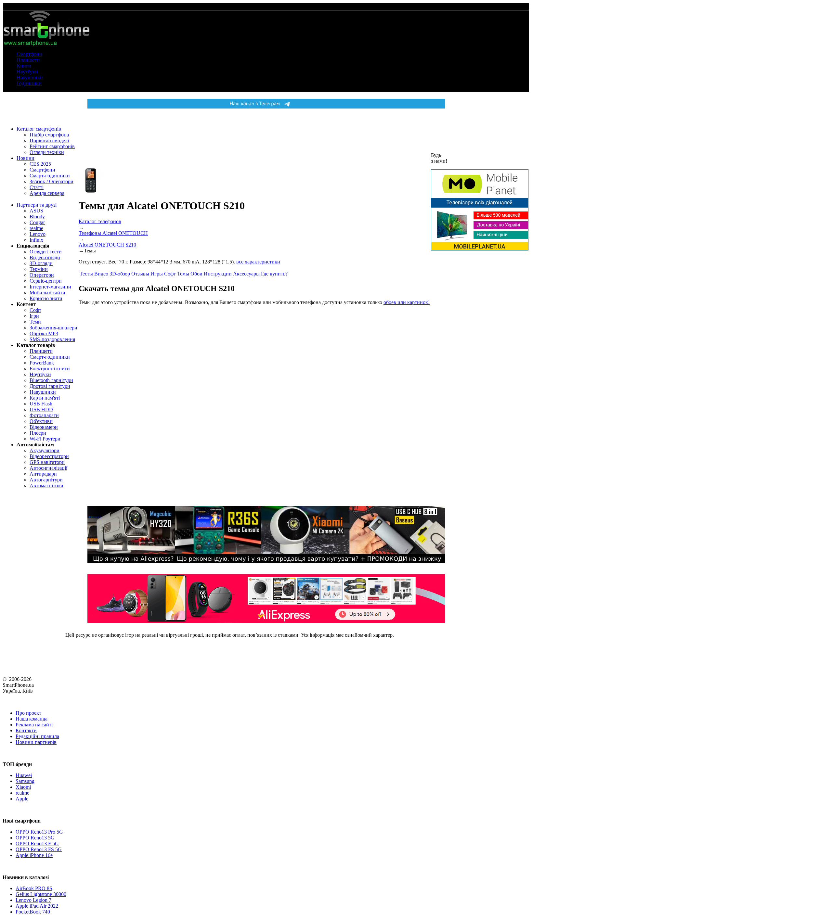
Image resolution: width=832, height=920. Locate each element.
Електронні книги (50, 368)
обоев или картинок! (407, 302)
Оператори (42, 275)
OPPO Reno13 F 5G (37, 843)
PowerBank (42, 362)
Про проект (28, 713)
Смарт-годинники (50, 175)
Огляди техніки (47, 152)
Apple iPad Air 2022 (37, 906)
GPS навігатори (47, 462)
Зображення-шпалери (53, 327)
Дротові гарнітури (50, 386)
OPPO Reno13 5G (35, 837)
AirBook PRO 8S (34, 888)
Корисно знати (46, 298)
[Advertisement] (173, 376)
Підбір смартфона (49, 134)
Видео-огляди (45, 257)
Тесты (86, 273)
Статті (37, 187)
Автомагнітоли (46, 485)
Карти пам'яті (45, 398)
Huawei (24, 775)
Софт (35, 310)
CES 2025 (40, 164)
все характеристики (258, 261)
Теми (35, 322)
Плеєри (38, 433)
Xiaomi (23, 787)
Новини (25, 158)
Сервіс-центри (46, 281)
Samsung (25, 781)
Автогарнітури (46, 479)
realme (36, 228)
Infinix (36, 240)
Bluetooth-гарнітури (51, 380)
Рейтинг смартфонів (52, 146)
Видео (101, 273)
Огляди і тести (46, 251)
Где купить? (274, 273)
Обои (196, 273)
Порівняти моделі (49, 140)
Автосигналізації (48, 468)
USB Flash (41, 403)
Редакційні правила (37, 736)
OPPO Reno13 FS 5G (39, 849)
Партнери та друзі (37, 205)
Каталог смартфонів (39, 129)
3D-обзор (120, 273)
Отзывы (140, 273)
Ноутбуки (27, 71)
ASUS (36, 210)
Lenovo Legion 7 (33, 900)
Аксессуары (246, 273)
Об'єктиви (41, 421)
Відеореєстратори (49, 456)
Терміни (39, 269)
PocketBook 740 (33, 911)
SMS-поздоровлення (52, 339)
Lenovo (38, 234)
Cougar (37, 222)
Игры (156, 273)
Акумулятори (44, 450)
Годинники (29, 83)
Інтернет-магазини (50, 286)
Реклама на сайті (34, 724)
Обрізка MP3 (44, 333)
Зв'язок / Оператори (51, 181)
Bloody (37, 216)
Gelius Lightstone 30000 (41, 894)
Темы (183, 273)
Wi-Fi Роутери (45, 438)
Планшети (28, 60)
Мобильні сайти (47, 292)
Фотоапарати (44, 415)
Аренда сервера (47, 193)
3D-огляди (41, 263)
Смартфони (29, 54)
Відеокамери (44, 427)
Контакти (26, 730)
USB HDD (41, 409)
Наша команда (31, 719)
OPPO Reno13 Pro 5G (39, 832)
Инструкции (218, 273)
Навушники (30, 77)
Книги (24, 66)
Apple (22, 798)
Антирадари (43, 474)
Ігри (34, 316)
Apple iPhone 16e (34, 855)
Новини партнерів (36, 742)
